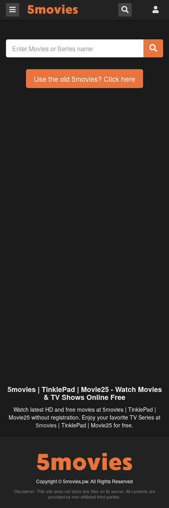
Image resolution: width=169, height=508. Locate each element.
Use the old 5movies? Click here (84, 79)
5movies (46, 425)
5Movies (53, 9)
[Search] (153, 48)
